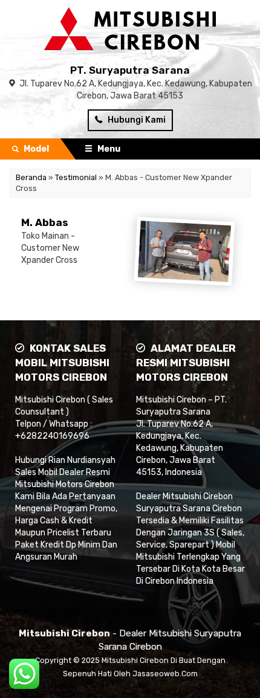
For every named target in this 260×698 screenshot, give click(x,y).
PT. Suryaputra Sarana (130, 70)
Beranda (31, 177)
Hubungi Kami (136, 120)
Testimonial (76, 177)
